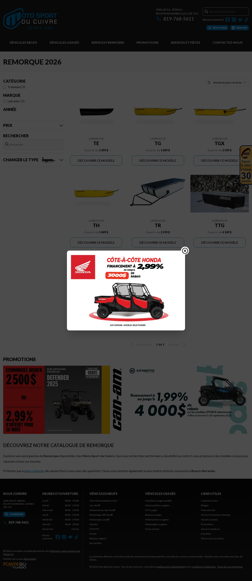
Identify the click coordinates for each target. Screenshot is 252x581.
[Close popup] (185, 251)
